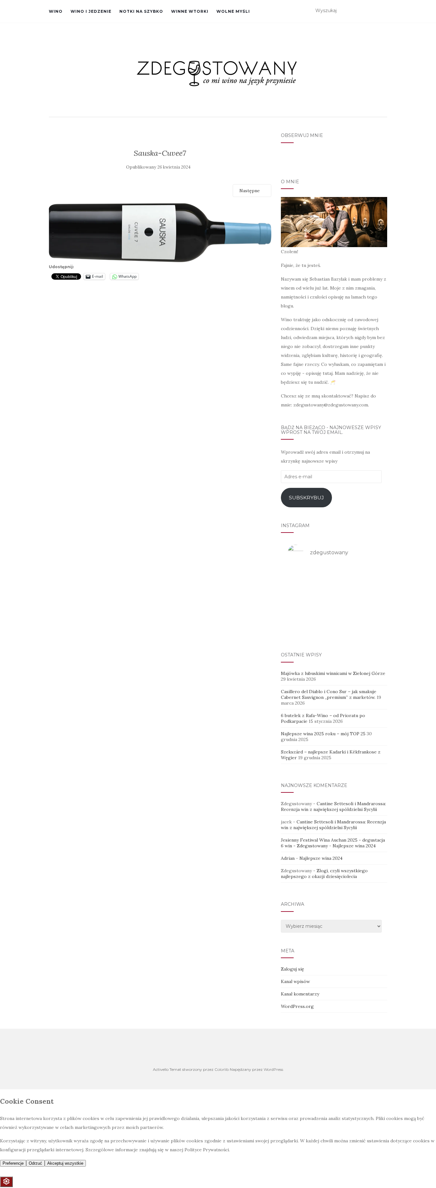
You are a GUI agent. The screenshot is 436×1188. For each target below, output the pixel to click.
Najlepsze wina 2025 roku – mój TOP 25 (323, 734)
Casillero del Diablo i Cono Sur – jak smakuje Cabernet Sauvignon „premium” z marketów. (328, 694)
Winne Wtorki (189, 11)
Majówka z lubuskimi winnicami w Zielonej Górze (333, 673)
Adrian (288, 858)
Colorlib (221, 1069)
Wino (56, 11)
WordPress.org (297, 1006)
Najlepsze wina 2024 (354, 846)
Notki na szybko (141, 11)
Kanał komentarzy (300, 994)
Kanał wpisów (295, 981)
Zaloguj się (292, 969)
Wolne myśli (233, 11)
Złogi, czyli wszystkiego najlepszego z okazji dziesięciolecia (324, 873)
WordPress (273, 1069)
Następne (250, 190)
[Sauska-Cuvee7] (160, 232)
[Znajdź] (383, 11)
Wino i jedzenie (91, 11)
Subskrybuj (306, 498)
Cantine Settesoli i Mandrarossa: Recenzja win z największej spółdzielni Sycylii (333, 806)
